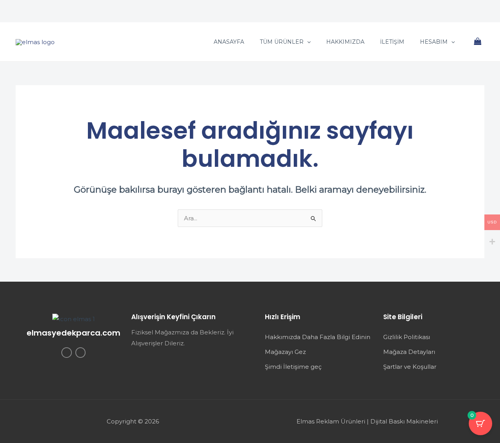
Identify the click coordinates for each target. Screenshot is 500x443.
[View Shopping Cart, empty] (478, 42)
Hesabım (434, 41)
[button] (307, 41)
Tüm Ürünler (282, 41)
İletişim (392, 41)
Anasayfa (229, 41)
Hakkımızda (345, 41)
